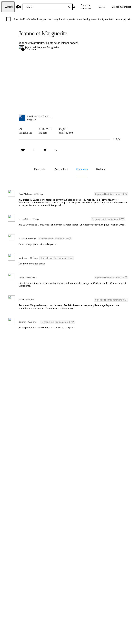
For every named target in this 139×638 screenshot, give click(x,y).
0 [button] (109, 194)
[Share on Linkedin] (56, 150)
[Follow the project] (23, 150)
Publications (61, 169)
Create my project (121, 6)
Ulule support (122, 19)
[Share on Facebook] (34, 150)
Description (40, 169)
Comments (82, 169)
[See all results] (69, 7)
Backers (100, 169)
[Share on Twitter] (45, 150)
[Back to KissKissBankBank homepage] (19, 7)
